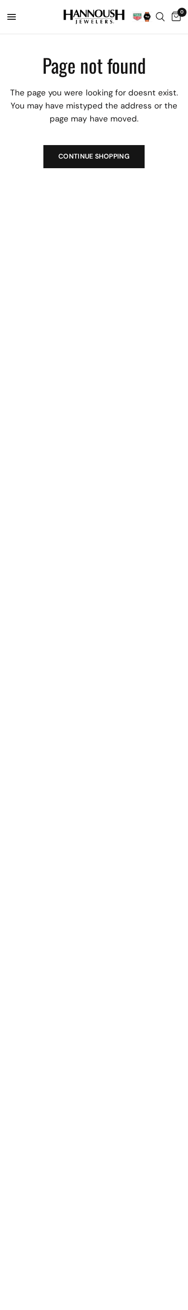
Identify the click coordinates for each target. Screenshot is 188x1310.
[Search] (160, 17)
